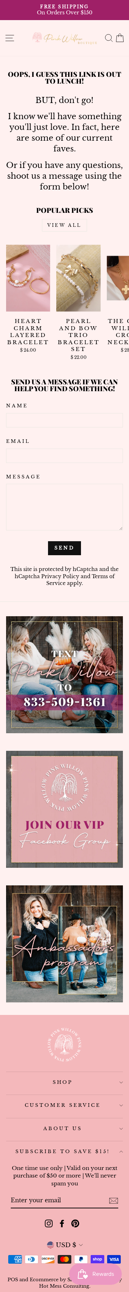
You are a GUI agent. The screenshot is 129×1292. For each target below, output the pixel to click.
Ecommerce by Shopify (58, 1279)
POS (13, 1279)
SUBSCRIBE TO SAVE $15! (62, 1151)
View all (64, 225)
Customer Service (63, 1105)
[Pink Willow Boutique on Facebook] (62, 1223)
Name (17, 406)
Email (18, 441)
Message (23, 477)
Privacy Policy (60, 576)
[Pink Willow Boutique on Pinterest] (75, 1223)
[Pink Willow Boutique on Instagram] (49, 1223)
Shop (63, 1082)
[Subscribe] (113, 1200)
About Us (62, 1128)
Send (64, 548)
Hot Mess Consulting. (64, 1286)
